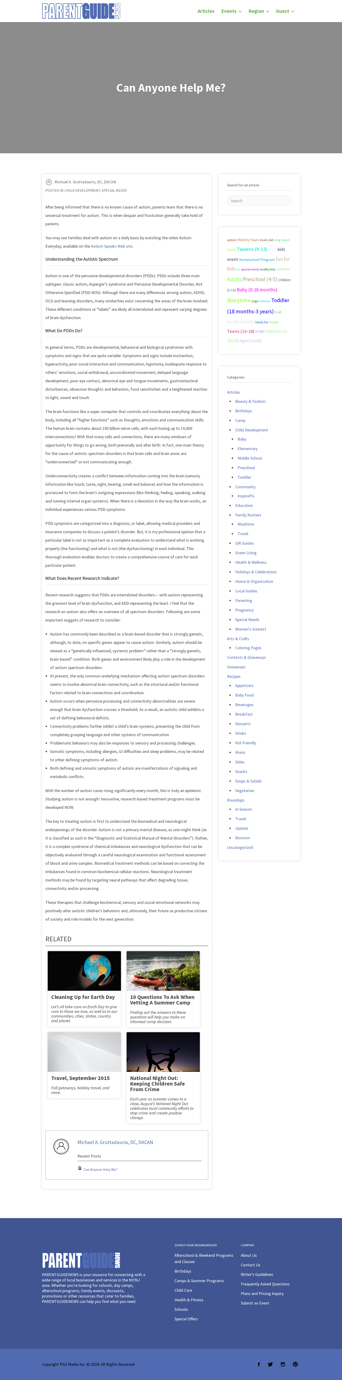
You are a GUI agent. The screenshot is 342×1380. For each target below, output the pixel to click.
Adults (234, 279)
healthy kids (267, 269)
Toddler (244, 477)
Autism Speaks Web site (111, 246)
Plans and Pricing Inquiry (262, 1293)
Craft (278, 312)
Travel (243, 533)
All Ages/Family (248, 340)
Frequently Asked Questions (265, 1284)
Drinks (240, 733)
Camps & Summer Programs (199, 1280)
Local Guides (246, 591)
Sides (240, 762)
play (272, 249)
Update (241, 828)
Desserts (243, 723)
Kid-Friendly (245, 742)
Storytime (239, 300)
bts (238, 269)
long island (282, 240)
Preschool (246, 467)
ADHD (231, 250)
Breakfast (244, 714)
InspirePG (246, 496)
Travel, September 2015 (80, 1078)
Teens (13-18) (240, 331)
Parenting (243, 600)
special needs (250, 269)
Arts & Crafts (238, 638)
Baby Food (244, 695)
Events (229, 11)
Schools (181, 1309)
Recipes (234, 676)
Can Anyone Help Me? (100, 1169)
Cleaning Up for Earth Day (83, 997)
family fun (261, 322)
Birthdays (243, 410)
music (274, 322)
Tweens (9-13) (252, 249)
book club (267, 240)
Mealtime (246, 524)
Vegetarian (244, 790)
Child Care (183, 1290)
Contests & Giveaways (246, 657)
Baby (242, 439)
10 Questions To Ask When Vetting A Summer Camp (162, 999)
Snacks (241, 771)
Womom (242, 837)
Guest (282, 11)
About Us (249, 1255)
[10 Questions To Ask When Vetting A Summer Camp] (163, 975)
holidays (264, 301)
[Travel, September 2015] (84, 1056)
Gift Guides (244, 543)
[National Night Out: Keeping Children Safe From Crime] (163, 1056)
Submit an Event (255, 1303)
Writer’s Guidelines (257, 1274)
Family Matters (248, 515)
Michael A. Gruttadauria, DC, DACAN (85, 181)
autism (231, 240)
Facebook (258, 1364)
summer (283, 269)
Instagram (282, 1364)
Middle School (250, 458)
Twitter (270, 1364)
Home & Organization (254, 581)
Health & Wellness (251, 562)
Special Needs (114, 190)
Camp (240, 420)
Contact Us (250, 1264)
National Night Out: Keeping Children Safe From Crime (157, 1083)
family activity (241, 322)
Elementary (248, 448)
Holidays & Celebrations (256, 571)
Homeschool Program (257, 259)
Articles (206, 11)
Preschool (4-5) (260, 279)
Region (256, 11)
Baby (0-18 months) (257, 290)
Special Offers (186, 1319)
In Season (243, 809)
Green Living (246, 552)
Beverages (244, 704)
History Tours (248, 239)
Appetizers (244, 685)
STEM (259, 331)
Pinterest (295, 1364)
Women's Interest (250, 629)
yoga (254, 301)
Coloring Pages (248, 647)
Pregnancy (244, 610)
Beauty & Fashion (250, 401)
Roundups (236, 800)
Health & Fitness (188, 1299)
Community (245, 486)
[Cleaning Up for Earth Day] (84, 975)
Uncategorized (240, 847)
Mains (240, 752)
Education (244, 505)
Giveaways (236, 667)
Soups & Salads (248, 781)
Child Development (82, 190)
